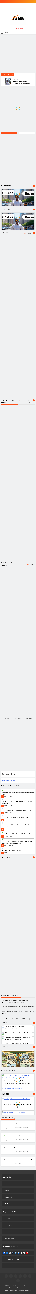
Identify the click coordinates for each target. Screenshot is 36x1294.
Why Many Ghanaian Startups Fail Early (12, 850)
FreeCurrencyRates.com (8, 780)
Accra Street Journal (18, 1124)
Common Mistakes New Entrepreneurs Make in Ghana (16, 810)
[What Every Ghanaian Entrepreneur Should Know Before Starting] (18, 1101)
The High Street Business (21, 1285)
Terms (6, 1290)
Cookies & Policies (9, 1232)
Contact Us (7, 1190)
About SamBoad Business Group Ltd (14, 1266)
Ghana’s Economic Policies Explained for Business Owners (17, 834)
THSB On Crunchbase (10, 1203)
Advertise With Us (9, 1197)
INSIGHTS (10, 845)
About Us (21, 1290)
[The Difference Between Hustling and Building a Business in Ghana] (8, 81)
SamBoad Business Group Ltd (22, 1160)
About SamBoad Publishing (12, 1259)
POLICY (11, 820)
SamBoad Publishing (19, 1136)
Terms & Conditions (10, 1218)
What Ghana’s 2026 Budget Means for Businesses (15, 817)
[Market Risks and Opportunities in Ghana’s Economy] (13, 1112)
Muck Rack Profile (9, 1238)
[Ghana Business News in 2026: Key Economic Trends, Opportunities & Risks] (18, 1077)
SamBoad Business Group (21, 1287)
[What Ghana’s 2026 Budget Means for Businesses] (18, 1067)
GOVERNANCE (5, 820)
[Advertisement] (18, 54)
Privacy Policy (8, 1225)
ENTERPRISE (5, 796)
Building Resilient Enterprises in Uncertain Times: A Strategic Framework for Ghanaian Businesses (17, 1029)
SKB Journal (16, 1148)
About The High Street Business (13, 1184)
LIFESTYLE (10, 796)
